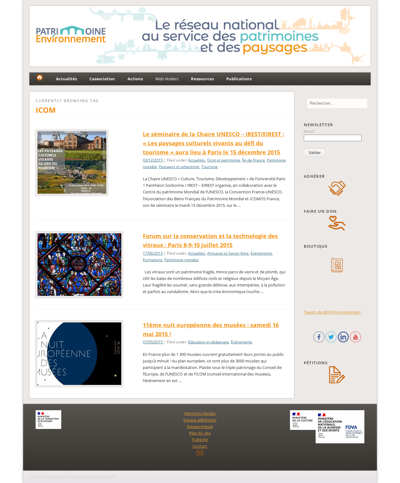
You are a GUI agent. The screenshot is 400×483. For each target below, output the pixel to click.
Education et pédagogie (208, 342)
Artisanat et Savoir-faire (228, 253)
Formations (152, 259)
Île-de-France (253, 160)
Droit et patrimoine (223, 160)
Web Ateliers (166, 79)
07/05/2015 (153, 342)
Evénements (261, 253)
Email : (310, 131)
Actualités (196, 160)
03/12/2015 (153, 160)
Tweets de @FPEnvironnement (332, 312)
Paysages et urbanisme (179, 166)
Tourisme (209, 166)
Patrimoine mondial (181, 259)
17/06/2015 (153, 253)
